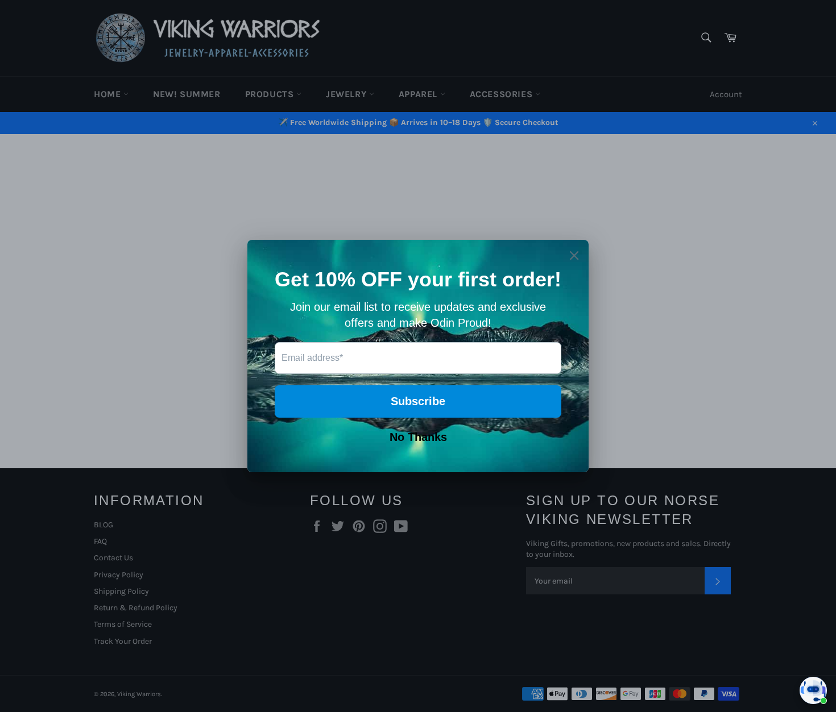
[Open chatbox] (813, 690)
